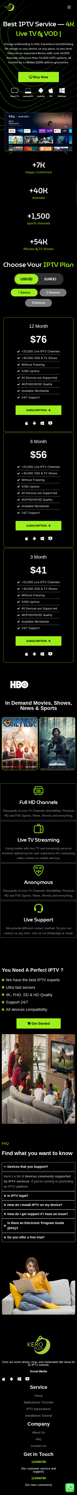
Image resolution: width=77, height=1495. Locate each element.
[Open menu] (69, 7)
